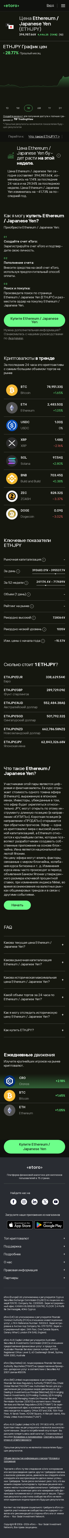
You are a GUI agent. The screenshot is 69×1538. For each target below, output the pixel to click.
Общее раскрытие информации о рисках (26, 1458)
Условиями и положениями (27, 1437)
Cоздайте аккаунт (13, 116)
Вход (50, 5)
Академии (15, 338)
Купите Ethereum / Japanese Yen (34, 320)
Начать (17, 905)
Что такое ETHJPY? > (44, 136)
